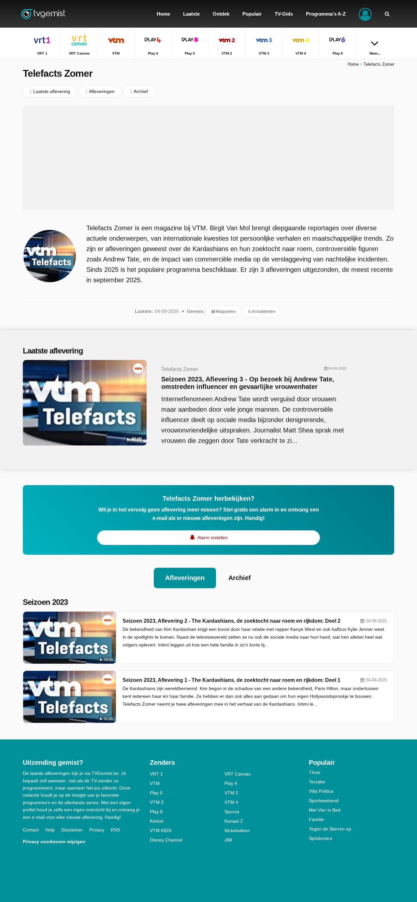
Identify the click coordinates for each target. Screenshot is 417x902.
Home (353, 64)
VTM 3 (157, 802)
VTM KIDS (160, 830)
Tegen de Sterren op (330, 828)
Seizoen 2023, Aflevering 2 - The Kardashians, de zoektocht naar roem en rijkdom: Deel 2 (231, 621)
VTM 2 (231, 792)
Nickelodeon (237, 830)
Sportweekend (323, 800)
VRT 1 (156, 773)
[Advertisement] (208, 157)
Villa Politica (321, 791)
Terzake (317, 781)
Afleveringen (185, 577)
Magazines (225, 311)
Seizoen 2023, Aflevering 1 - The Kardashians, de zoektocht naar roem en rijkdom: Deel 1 (231, 680)
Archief (239, 577)
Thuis (314, 772)
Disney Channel (166, 839)
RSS (115, 829)
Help (50, 829)
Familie (316, 819)
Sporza (231, 811)
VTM (155, 783)
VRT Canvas (237, 773)
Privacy (96, 829)
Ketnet (156, 821)
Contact (31, 829)
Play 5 (156, 792)
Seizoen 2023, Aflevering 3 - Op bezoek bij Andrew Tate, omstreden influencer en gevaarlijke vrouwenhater (247, 383)
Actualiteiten (263, 311)
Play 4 (230, 783)
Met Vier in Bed (324, 810)
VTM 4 (231, 802)
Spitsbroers (320, 838)
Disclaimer (72, 829)
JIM (228, 839)
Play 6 (156, 811)
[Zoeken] (387, 14)
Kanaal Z (233, 821)
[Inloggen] (365, 14)
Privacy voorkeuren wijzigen (54, 841)
